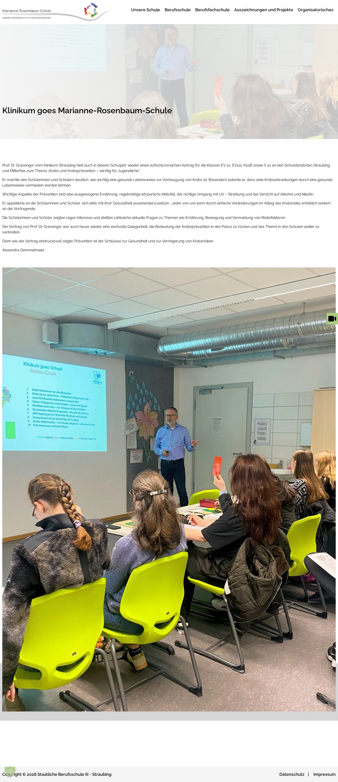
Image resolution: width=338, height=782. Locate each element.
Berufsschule (178, 9)
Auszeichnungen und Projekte (263, 9)
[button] (10, 772)
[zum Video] (332, 324)
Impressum (324, 774)
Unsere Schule (145, 9)
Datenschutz (291, 774)
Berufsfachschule (212, 9)
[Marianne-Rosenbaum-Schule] (60, 12)
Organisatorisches (315, 9)
